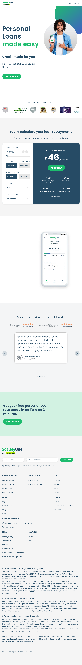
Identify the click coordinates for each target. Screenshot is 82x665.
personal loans (58, 588)
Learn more (26, 161)
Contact (57, 488)
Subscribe (67, 460)
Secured (11, 165)
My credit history (12, 194)
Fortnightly (11, 177)
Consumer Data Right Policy (12, 557)
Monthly (24, 177)
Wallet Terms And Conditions (13, 553)
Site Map (57, 510)
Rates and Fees (28, 576)
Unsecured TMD (8, 549)
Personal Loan (27, 631)
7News (30, 537)
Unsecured (24, 165)
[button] (8, 353)
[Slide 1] (37, 376)
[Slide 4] (42, 376)
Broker (57, 502)
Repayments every (13, 172)
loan (32, 591)
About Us (57, 480)
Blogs (4, 510)
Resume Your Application (63, 506)
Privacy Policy (7, 537)
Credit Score (33, 480)
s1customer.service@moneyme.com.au (19, 523)
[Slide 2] (39, 376)
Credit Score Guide (35, 484)
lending (50, 639)
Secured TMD (7, 545)
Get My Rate (12, 76)
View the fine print (56, 196)
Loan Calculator (8, 484)
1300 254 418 (9, 527)
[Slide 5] (44, 376)
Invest (56, 492)
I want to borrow (12, 147)
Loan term (10, 183)
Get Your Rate (7, 492)
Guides (5, 514)
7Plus (30, 541)
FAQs (4, 502)
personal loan (54, 572)
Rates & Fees (7, 488)
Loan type (9, 161)
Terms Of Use (7, 541)
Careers (57, 484)
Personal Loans (8, 480)
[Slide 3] (41, 376)
